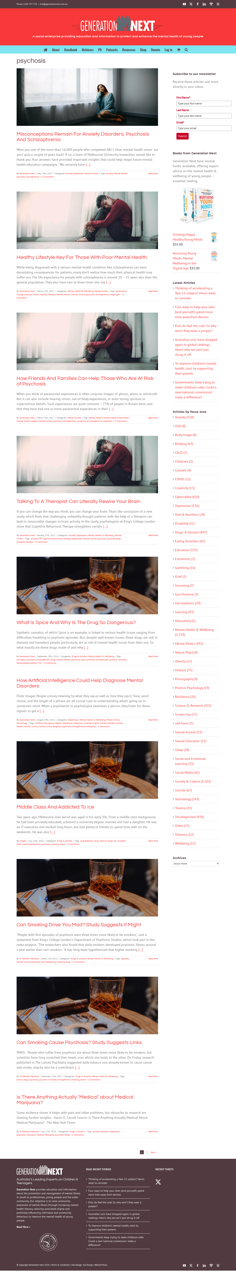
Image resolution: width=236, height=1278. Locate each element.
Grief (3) (180, 576)
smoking (61, 961)
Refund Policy (101, 1264)
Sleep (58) (182, 750)
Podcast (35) (183, 670)
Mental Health (120, 173)
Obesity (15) (183, 661)
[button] (186, 49)
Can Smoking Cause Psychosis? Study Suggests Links (87, 1000)
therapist (21, 541)
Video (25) (182, 826)
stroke (83, 1079)
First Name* (183, 97)
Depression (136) (187, 506)
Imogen (23, 840)
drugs (53, 659)
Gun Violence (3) (186, 594)
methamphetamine (31, 844)
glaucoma (21, 1134)
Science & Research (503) (193, 705)
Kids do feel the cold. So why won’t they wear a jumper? (114, 1204)
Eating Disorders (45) (190, 541)
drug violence (100, 840)
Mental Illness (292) (189, 643)
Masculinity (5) (185, 621)
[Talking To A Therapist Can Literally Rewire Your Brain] (87, 464)
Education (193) (186, 550)
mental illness (78, 294)
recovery (55, 844)
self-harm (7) (184, 723)
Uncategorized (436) (189, 817)
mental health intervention (116, 417)
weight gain (114, 294)
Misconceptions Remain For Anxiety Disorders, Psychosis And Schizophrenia (87, 92)
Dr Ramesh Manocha (29, 958)
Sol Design (88, 1264)
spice (83, 659)
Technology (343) (187, 799)
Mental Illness (97, 103)
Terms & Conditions (60, 1264)
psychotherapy (114, 538)
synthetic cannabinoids (97, 659)
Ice (115, 840)
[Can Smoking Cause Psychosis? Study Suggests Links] (87, 1005)
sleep (67, 1134)
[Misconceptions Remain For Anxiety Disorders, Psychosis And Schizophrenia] (87, 97)
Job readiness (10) (188, 603)
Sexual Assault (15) (188, 732)
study (67, 961)
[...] (88, 164)
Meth (19, 844)
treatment (107, 421)
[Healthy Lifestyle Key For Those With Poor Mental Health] (87, 220)
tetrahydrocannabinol (27, 663)
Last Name (182, 110)
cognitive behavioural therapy (57, 538)
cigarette (125, 958)
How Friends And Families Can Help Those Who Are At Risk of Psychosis (87, 336)
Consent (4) (183, 470)
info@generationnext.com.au (53, 4)
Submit (182, 136)
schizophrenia (32, 176)
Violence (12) (184, 834)
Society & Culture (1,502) (193, 781)
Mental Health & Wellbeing (80, 226)
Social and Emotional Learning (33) (190, 761)
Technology (22, 723)
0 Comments (48, 176)
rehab (62, 844)
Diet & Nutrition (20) (190, 514)
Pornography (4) (186, 679)
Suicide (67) (183, 790)
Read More (153, 173)
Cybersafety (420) (187, 497)
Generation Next (27, 173)
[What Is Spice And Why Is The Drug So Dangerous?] (87, 585)
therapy (29, 541)
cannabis (21, 659)
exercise (28, 294)
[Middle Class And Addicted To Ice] (87, 770)
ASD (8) (180, 426)
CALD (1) (181, 452)
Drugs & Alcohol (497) (191, 532)
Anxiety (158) (184, 417)
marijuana (31, 1134)
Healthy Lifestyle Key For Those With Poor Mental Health (87, 215)
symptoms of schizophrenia (89, 421)
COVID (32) (182, 479)
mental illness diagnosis (50, 726)
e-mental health (91, 723)
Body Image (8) (185, 435)
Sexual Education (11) (190, 741)
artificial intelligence (44, 723)
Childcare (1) (184, 461)
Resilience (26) (185, 697)
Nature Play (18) (186, 652)
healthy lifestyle (48, 294)
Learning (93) (184, 612)
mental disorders (107, 723)
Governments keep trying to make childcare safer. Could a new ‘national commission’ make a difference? (116, 1241)
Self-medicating (48, 961)
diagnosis (78, 723)
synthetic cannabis (117, 659)
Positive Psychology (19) (192, 688)
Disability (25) (185, 523)
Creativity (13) (185, 488)
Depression (84, 103)
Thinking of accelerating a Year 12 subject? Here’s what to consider (195, 293)
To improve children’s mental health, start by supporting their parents (195, 368)
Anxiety (74, 103)
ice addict (121, 840)
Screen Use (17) (186, 714)
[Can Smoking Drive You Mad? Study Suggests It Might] (87, 888)
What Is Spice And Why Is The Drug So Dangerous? (87, 580)
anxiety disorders (100, 1131)
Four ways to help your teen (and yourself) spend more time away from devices (195, 312)
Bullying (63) (184, 444)
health (36, 294)
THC (40, 663)
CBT (40, 538)
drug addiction (43, 659)
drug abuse (31, 659)
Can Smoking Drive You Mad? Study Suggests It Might (87, 882)
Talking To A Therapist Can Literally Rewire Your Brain (87, 459)
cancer (19, 1079)
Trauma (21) (183, 808)
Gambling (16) (185, 568)
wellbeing (90, 726)
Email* (180, 122)
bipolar (58, 723)
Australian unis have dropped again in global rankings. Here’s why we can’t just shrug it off (114, 1216)
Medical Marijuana (45, 1134)
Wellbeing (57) (185, 843)
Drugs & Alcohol (73, 592)
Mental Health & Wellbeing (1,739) (194, 632)
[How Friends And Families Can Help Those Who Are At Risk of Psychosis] (87, 341)
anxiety (109, 173)
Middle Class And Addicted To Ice (87, 765)
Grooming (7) (184, 585)
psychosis (21, 176)
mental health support (27, 421)
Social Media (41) (187, 772)
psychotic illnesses (48, 1079)
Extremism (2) (185, 559)
